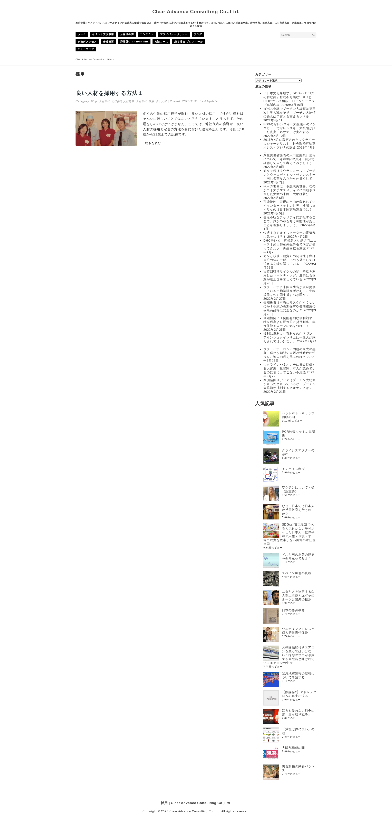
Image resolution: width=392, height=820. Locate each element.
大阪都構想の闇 (293, 747)
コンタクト (147, 34)
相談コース (161, 41)
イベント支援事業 (103, 34)
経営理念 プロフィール (188, 41)
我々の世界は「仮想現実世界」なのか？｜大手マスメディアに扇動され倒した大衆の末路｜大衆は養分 (289, 190)
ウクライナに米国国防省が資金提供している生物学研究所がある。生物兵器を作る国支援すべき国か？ (289, 290)
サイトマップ (86, 49)
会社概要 (108, 41)
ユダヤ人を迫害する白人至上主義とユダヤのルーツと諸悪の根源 (298, 595)
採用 (151, 101)
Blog (94, 101)
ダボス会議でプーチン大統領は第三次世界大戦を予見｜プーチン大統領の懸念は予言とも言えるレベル (289, 112)
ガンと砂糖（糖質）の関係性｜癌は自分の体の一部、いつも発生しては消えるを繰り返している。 (289, 259)
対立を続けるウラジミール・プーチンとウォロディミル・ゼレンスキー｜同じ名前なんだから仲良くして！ (289, 174)
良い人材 (161, 101)
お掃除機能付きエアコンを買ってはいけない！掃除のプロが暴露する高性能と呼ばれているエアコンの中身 (289, 655)
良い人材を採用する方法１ (109, 93)
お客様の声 (127, 34)
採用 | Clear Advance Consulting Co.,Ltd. (196, 803)
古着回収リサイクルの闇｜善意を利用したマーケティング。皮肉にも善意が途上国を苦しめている (289, 275)
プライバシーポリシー (174, 34)
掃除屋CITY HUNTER (134, 41)
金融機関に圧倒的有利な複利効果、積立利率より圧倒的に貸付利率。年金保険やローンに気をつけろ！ (289, 321)
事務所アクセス (87, 41)
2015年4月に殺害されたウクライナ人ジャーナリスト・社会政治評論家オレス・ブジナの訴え (289, 143)
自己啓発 (117, 101)
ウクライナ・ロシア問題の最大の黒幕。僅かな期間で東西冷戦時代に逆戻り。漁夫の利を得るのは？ (289, 352)
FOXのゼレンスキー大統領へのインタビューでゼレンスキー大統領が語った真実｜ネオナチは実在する (289, 128)
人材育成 (104, 101)
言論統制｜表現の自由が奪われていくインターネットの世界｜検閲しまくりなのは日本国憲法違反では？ (289, 205)
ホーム (82, 34)
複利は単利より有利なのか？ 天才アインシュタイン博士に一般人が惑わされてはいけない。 (289, 337)
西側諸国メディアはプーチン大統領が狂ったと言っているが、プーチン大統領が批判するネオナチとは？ (289, 383)
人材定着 (128, 101)
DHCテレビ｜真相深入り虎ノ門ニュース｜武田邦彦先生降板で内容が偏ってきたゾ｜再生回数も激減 (289, 244)
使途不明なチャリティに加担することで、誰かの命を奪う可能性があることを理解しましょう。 (289, 221)
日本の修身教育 (293, 610)
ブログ (198, 34)
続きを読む (153, 143)
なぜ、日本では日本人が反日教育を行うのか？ (298, 509)
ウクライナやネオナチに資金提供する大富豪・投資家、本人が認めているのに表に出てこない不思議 (289, 368)
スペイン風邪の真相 (296, 573)
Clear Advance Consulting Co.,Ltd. (196, 11)
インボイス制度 (293, 468)
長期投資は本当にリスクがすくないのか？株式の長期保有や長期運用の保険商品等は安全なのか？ (289, 306)
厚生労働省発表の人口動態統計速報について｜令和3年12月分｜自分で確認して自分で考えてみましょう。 (289, 159)
